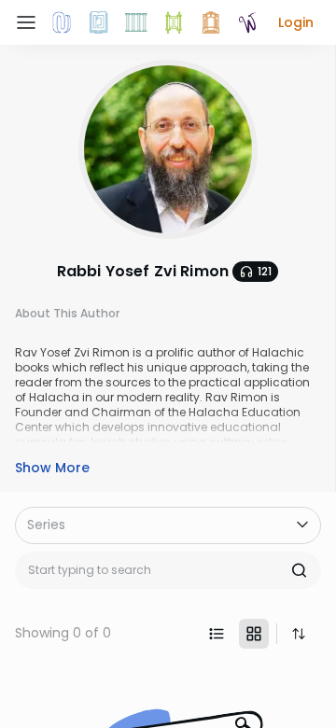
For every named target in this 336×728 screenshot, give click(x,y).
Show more (52, 467)
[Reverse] (298, 634)
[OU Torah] (62, 22)
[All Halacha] (136, 22)
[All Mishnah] (99, 22)
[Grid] (254, 634)
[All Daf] (211, 22)
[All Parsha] (174, 22)
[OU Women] (248, 22)
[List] (216, 634)
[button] (296, 22)
